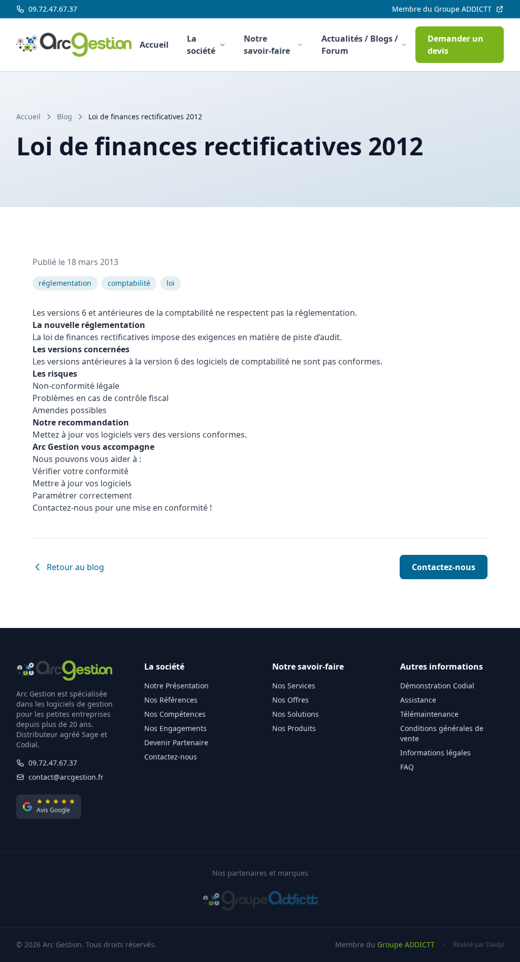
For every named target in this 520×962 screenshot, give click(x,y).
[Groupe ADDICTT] (260, 900)
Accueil (154, 44)
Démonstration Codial (437, 685)
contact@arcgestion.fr (66, 777)
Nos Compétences (175, 714)
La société (201, 44)
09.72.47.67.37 (52, 763)
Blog (64, 116)
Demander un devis (455, 44)
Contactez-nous (443, 567)
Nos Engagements (175, 728)
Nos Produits (294, 728)
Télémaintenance (429, 714)
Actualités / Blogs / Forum (359, 44)
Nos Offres (290, 700)
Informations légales (435, 752)
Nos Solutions (295, 714)
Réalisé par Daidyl (478, 945)
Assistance (418, 700)
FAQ (407, 767)
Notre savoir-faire (267, 44)
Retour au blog (75, 567)
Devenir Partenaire (176, 742)
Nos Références (171, 700)
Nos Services (293, 685)
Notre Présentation (176, 685)
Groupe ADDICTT (406, 944)
